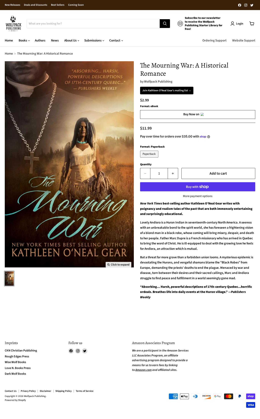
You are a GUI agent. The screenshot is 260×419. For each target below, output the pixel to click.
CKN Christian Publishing (21, 350)
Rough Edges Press (17, 356)
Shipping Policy (63, 391)
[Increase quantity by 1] (173, 173)
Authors (40, 40)
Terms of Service (84, 391)
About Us (70, 40)
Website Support (243, 40)
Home (9, 40)
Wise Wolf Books (15, 362)
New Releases (12, 5)
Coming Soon (76, 5)
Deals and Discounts (35, 5)
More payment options (197, 196)
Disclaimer (45, 391)
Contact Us (11, 391)
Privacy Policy (28, 391)
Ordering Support (214, 40)
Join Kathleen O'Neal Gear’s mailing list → (166, 90)
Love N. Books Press (18, 368)
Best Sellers (57, 5)
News (55, 40)
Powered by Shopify (15, 400)
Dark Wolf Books (15, 374)
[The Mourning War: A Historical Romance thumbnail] (9, 278)
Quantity (146, 164)
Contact (115, 40)
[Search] (165, 23)
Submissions (93, 40)
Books (23, 40)
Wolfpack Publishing (158, 81)
